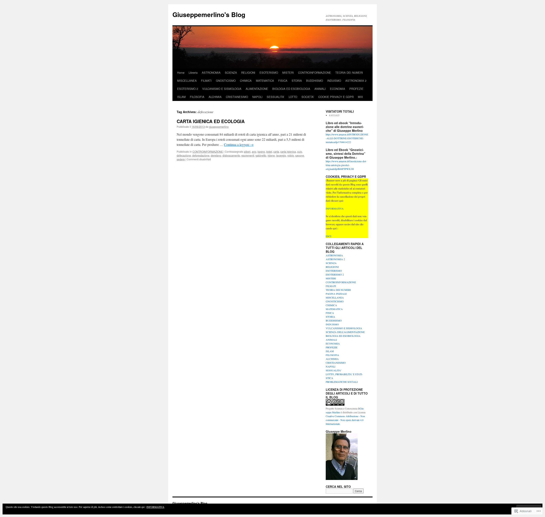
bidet (269, 151)
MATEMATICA (265, 81)
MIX (360, 97)
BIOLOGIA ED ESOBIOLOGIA (291, 89)
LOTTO (293, 97)
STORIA (297, 81)
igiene (271, 155)
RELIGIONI (248, 72)
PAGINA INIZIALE (336, 293)
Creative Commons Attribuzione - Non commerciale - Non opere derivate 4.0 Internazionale (345, 419)
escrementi (247, 155)
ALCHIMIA (215, 97)
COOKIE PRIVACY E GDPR (336, 97)
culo (299, 151)
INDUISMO (334, 81)
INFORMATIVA (335, 208)
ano (254, 151)
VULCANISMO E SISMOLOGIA (221, 89)
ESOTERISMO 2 (187, 89)
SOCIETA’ (307, 97)
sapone (299, 155)
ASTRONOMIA (211, 72)
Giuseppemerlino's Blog (208, 14)
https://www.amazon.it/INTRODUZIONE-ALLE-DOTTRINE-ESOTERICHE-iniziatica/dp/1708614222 (347, 138)
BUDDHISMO (314, 81)
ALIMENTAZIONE (257, 89)
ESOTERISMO (269, 72)
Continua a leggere (239, 144)
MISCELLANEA (187, 81)
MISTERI (288, 72)
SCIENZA (231, 72)
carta (276, 151)
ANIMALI (320, 89)
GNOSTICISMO (226, 81)
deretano (216, 155)
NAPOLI (257, 97)
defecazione (184, 155)
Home (180, 72)
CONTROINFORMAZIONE (314, 72)
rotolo (290, 155)
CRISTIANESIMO (237, 97)
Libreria (193, 72)
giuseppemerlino (219, 126)
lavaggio (281, 155)
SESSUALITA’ (275, 97)
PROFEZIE (356, 89)
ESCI (328, 236)
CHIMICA (246, 81)
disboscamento (231, 155)
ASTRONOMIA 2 (355, 81)
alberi (247, 151)
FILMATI (206, 81)
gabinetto (260, 155)
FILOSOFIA (197, 97)
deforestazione (200, 155)
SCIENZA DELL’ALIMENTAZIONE (345, 332)
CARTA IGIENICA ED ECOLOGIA (211, 121)
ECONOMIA (337, 89)
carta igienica (288, 151)
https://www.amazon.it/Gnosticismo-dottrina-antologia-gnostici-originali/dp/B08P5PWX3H (346, 165)
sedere (181, 159)
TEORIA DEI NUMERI (349, 72)
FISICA (282, 81)
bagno (261, 151)
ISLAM (181, 97)
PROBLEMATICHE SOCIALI (342, 381)
